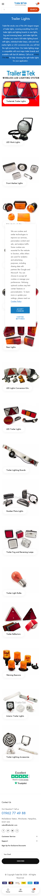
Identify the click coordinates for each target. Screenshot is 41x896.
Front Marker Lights (14, 183)
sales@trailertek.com (9, 825)
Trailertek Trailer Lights (16, 101)
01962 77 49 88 (14, 813)
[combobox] (14, 9)
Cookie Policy (16, 301)
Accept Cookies (20, 310)
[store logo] (20, 4)
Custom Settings (20, 318)
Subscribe (20, 861)
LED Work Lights (13, 142)
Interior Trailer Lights (15, 716)
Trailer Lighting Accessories (17, 757)
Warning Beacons (13, 675)
